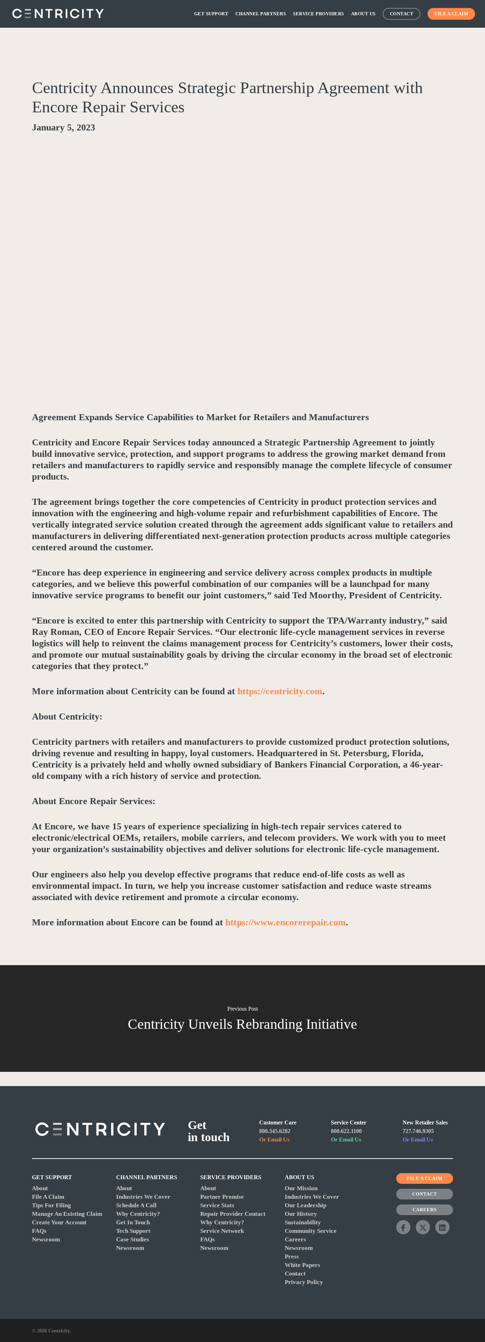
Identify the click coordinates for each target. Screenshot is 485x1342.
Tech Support (133, 1231)
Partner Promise (222, 1196)
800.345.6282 (274, 1131)
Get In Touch (133, 1222)
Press (292, 1256)
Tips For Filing (51, 1205)
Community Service (311, 1231)
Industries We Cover (143, 1196)
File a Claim (424, 1178)
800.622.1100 (346, 1131)
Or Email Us (274, 1140)
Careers (295, 1239)
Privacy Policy (304, 1282)
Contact (295, 1273)
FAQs (39, 1231)
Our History (301, 1213)
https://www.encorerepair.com (285, 922)
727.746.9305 (418, 1131)
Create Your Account (59, 1222)
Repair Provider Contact (233, 1213)
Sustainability (303, 1222)
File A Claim (48, 1196)
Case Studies (132, 1239)
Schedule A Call (136, 1205)
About (40, 1188)
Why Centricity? (138, 1213)
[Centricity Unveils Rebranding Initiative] (242, 1018)
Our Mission (301, 1188)
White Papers (302, 1265)
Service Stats (217, 1205)
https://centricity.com (280, 691)
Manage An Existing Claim (67, 1213)
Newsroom (46, 1239)
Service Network (222, 1231)
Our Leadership (305, 1205)
